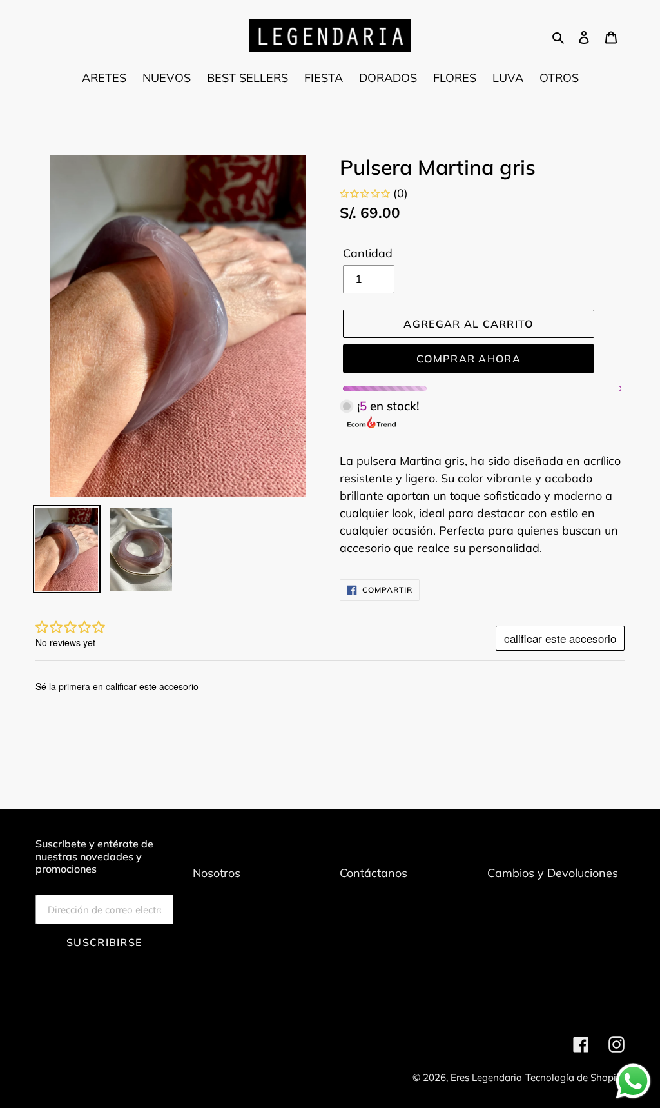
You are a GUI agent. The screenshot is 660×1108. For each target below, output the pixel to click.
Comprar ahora (468, 358)
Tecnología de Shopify (575, 1077)
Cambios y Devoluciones (552, 873)
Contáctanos (373, 873)
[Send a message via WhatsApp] (633, 1081)
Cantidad (368, 253)
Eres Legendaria (486, 1077)
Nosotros (216, 873)
